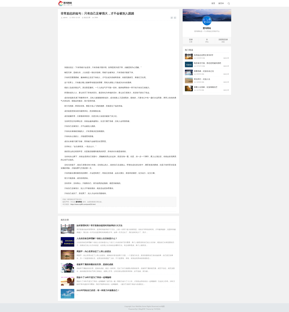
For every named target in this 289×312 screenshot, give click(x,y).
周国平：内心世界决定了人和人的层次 (94, 251)
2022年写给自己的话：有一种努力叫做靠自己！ (98, 290)
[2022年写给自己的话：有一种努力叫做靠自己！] (67, 293)
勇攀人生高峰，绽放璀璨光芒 (205, 87)
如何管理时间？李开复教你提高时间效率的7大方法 (99, 225)
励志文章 (87, 17)
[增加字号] (172, 18)
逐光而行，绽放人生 (202, 79)
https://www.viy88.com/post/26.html (83, 204)
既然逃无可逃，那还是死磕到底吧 (207, 63)
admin (65, 17)
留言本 (221, 3)
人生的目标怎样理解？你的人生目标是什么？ (97, 238)
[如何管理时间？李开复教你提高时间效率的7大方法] (67, 229)
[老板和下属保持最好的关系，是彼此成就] (67, 268)
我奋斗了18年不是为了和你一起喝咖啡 (94, 277)
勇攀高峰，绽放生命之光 (204, 71)
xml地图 (162, 306)
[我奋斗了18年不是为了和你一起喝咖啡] (67, 280)
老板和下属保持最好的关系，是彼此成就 (95, 264)
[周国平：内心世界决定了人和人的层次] (67, 255)
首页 (213, 3)
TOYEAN (157, 309)
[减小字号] (175, 18)
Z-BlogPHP (141, 309)
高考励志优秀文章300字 (203, 55)
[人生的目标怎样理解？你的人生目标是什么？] (67, 242)
